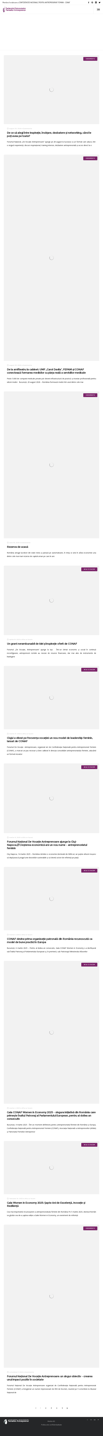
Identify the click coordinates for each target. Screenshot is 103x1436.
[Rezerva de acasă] (51, 464)
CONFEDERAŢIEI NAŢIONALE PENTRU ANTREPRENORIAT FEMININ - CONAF (44, 2)
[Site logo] (14, 9)
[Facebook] (88, 2)
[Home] (19, 1419)
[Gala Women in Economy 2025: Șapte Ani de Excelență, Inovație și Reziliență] (51, 1167)
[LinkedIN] (96, 2)
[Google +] (92, 2)
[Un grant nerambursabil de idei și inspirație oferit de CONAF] (51, 600)
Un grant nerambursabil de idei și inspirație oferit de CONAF (42, 643)
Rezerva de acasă (17, 546)
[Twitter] (99, 2)
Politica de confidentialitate (51, 1425)
